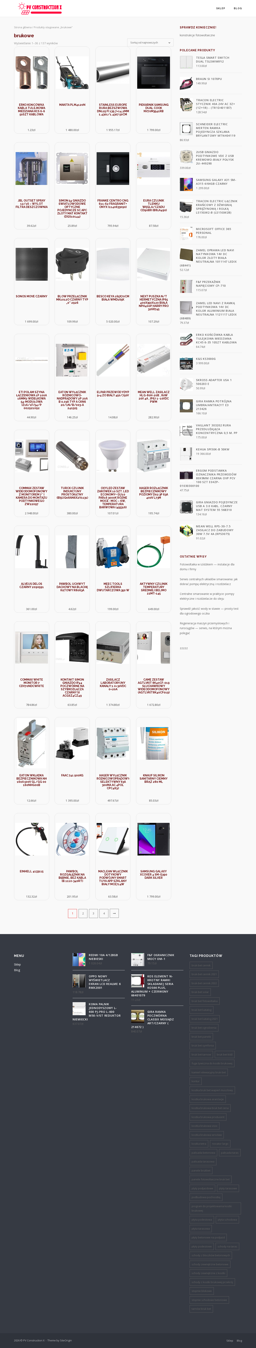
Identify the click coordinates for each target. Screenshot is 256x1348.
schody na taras (227, 1246)
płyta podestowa (202, 1219)
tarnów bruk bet (201, 1309)
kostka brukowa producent (208, 1117)
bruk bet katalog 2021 (205, 1019)
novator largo (220, 1143)
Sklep (220, 8)
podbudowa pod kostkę (206, 1197)
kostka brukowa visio (204, 1126)
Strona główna (23, 27)
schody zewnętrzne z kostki (208, 1273)
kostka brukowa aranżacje (208, 1099)
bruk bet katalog (201, 1010)
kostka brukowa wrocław (207, 1135)
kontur (196, 1081)
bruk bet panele (201, 1036)
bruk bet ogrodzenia (204, 1027)
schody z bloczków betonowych (211, 1255)
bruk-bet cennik (201, 965)
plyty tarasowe (228, 1188)
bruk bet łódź (225, 1054)
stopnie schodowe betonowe (209, 1300)
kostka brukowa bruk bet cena (210, 1108)
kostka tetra (199, 1143)
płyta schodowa (227, 1219)
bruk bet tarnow (201, 1054)
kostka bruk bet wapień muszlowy (212, 1090)
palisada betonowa (203, 1152)
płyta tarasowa (201, 1228)
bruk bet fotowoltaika (205, 1001)
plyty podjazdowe (202, 1188)
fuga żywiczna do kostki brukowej (212, 1063)
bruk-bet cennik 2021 (204, 974)
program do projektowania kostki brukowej (212, 1208)
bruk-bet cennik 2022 (204, 983)
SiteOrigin (66, 1340)
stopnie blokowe (202, 1291)
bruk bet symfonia (203, 1045)
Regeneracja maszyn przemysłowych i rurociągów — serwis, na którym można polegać (206, 628)
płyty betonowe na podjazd (208, 1237)
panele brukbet (201, 1170)
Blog (238, 8)
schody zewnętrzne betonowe (210, 1264)
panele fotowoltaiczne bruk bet (211, 1179)
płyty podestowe (202, 1246)
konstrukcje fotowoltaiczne (197, 35)
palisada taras (230, 1152)
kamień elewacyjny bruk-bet (209, 1072)
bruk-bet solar (200, 992)
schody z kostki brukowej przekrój (212, 1282)
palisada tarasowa (203, 1161)
